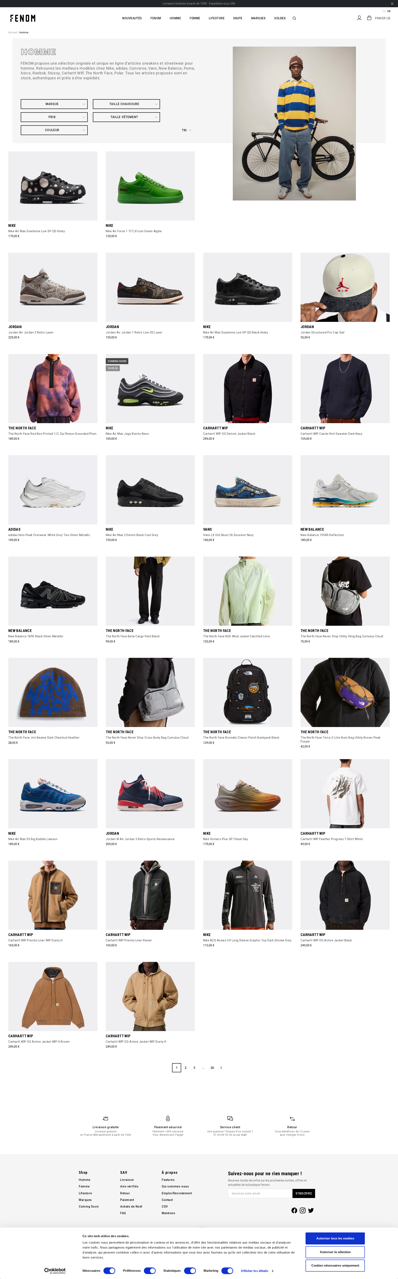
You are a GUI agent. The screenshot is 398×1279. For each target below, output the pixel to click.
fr (389, 11)
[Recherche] (294, 18)
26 (212, 1067)
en (384, 11)
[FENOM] (22, 18)
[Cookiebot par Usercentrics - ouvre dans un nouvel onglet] (55, 1271)
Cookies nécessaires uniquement (335, 1265)
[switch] (150, 1270)
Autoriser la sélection (335, 1252)
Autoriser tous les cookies (335, 1238)
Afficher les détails (254, 1271)
